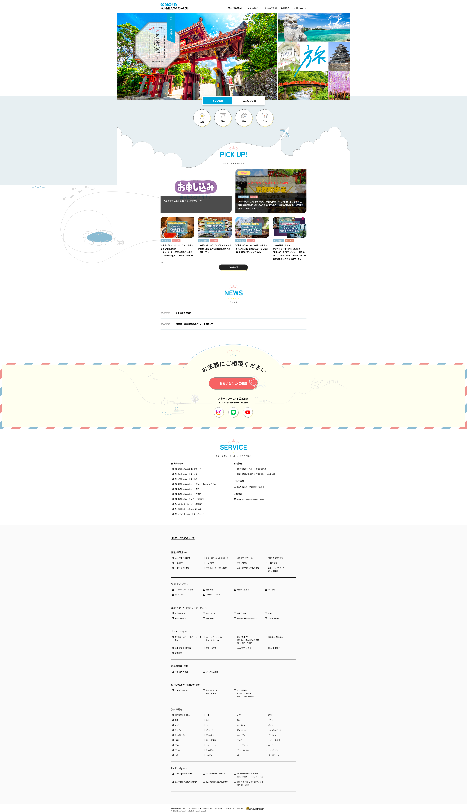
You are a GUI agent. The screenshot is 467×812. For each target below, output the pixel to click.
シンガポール (180, 735)
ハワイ (270, 745)
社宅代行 (209, 589)
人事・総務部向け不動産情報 (248, 568)
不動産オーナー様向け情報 (216, 568)
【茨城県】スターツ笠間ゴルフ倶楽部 (250, 487)
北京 (239, 715)
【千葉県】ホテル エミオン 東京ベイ (188, 469)
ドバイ (177, 755)
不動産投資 (272, 563)
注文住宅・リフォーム (245, 558)
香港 (239, 720)
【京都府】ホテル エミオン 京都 (186, 474)
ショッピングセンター (182, 690)
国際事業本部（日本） (183, 715)
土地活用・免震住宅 (182, 558)
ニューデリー (242, 735)
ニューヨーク (211, 745)
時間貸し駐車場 (243, 589)
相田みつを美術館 (244, 693)
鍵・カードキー (180, 594)
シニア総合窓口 (212, 671)
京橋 (208, 693)
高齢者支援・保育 (179, 666)
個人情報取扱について (178, 808)
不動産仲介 (179, 563)
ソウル (270, 720)
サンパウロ (210, 750)
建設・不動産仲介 (179, 552)
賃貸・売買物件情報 (275, 558)
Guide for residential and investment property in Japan (250, 775)
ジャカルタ (210, 735)
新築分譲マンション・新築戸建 (217, 558)
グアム (177, 750)
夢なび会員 (217, 100)
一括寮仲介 (210, 563)
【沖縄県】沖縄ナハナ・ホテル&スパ (188, 509)
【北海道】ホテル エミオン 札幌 (186, 479)
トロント (178, 740)
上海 (208, 715)
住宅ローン (272, 613)
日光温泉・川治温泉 (275, 637)
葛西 (243, 643)
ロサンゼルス (211, 740)
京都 (212, 640)
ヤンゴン (178, 730)
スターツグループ (183, 538)
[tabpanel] (197, 56)
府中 (270, 571)
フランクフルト (273, 750)
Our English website (183, 773)
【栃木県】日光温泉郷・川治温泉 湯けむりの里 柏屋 (256, 474)
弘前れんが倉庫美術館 (246, 696)
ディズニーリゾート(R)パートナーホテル (188, 638)
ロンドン (209, 755)
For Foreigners (179, 768)
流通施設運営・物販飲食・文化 (185, 684)
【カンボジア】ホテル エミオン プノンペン (190, 514)
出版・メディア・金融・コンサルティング (189, 607)
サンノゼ (240, 740)
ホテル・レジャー (179, 631)
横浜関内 (240, 640)
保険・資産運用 (180, 618)
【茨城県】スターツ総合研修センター (250, 499)
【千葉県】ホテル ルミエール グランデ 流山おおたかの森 (195, 484)
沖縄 (217, 640)
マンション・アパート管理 (184, 589)
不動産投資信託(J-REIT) (246, 618)
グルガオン (272, 735)
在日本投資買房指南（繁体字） (217, 782)
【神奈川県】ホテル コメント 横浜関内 (188, 504)
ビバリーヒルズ (274, 740)
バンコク (271, 725)
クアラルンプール (274, 730)
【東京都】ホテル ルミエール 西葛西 (188, 494)
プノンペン (210, 730)
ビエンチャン (241, 730)
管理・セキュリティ (179, 584)
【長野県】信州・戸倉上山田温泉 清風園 (251, 469)
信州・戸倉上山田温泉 (183, 648)
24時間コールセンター (214, 594)
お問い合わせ (230, 808)
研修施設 (178, 653)
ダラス (177, 745)
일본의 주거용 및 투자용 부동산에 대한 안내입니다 (250, 783)
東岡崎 (275, 571)
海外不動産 (176, 709)
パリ (238, 755)
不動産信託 (210, 618)
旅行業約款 (219, 808)
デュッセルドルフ (243, 750)
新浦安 (213, 693)
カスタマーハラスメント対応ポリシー (200, 808)
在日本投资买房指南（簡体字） (186, 782)
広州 (270, 715)
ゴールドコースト (274, 755)
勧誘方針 (240, 808)
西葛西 (249, 643)
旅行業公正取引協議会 (256, 809)
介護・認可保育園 (181, 671)
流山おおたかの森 (252, 640)
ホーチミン (241, 725)
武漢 (176, 720)
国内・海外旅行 (274, 648)
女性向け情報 (180, 613)
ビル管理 (271, 589)
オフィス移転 (242, 563)
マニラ (177, 725)
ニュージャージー (243, 745)
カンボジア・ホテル (244, 648)
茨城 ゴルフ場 (211, 648)
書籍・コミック (211, 613)
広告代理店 (241, 613)
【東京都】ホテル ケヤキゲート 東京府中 (189, 499)
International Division (215, 773)
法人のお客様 (249, 100)
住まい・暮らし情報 (182, 568)
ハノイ (208, 725)
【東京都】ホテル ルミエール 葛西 (187, 489)
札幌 (208, 640)
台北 (208, 720)
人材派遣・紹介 (274, 618)
